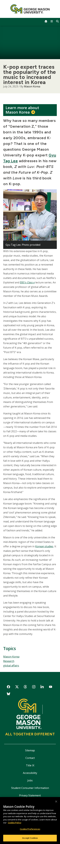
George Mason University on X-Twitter (17, 687)
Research (8, 661)
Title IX (30, 765)
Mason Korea (32, 86)
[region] (30, 820)
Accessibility (30, 773)
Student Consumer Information (30, 788)
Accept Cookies (30, 837)
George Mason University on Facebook (8, 687)
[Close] (56, 801)
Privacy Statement (30, 795)
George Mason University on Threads (25, 687)
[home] (45, 21)
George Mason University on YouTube (50, 687)
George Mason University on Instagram (33, 687)
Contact (30, 758)
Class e (31, 282)
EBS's (23, 282)
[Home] (30, 9)
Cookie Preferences (30, 829)
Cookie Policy (14, 822)
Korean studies (44, 546)
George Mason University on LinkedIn (42, 687)
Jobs (30, 780)
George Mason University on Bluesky (8, 694)
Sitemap (30, 750)
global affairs (11, 665)
